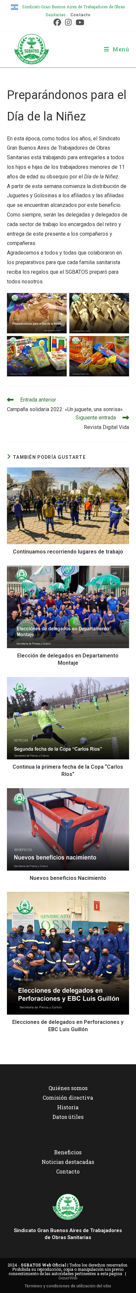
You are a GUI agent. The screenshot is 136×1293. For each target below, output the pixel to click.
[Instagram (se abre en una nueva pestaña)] (68, 22)
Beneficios (68, 1152)
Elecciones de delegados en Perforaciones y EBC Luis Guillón (67, 1025)
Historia (68, 1107)
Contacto (80, 14)
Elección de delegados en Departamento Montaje (68, 659)
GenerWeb (67, 1277)
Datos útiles (68, 1116)
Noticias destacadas (68, 1161)
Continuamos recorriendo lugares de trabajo (68, 552)
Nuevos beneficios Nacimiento (68, 878)
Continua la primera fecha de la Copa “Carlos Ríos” (68, 770)
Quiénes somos (68, 1087)
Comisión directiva (68, 1097)
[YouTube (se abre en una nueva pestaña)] (79, 22)
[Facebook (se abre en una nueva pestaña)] (57, 22)
